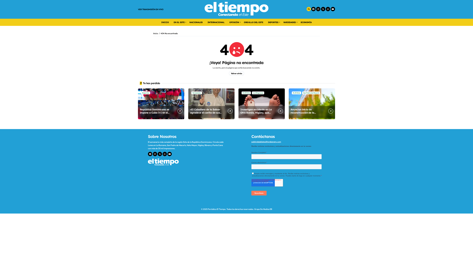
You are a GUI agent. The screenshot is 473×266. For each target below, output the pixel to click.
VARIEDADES (289, 22)
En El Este (246, 93)
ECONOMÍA (306, 22)
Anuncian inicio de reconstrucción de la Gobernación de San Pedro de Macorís (306, 114)
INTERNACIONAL (216, 22)
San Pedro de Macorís (311, 93)
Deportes (145, 93)
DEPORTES (273, 22)
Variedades (196, 93)
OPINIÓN (234, 22)
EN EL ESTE (179, 22)
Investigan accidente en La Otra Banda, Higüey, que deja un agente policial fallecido (256, 114)
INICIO (165, 22)
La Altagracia (258, 93)
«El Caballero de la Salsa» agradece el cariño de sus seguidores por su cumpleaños (205, 114)
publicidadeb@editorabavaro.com (266, 142)
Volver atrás (236, 73)
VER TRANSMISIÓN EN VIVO (150, 9)
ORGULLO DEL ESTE (253, 22)
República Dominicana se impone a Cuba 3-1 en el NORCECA (154, 112)
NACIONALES (196, 22)
